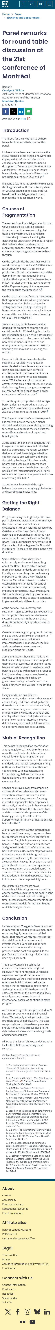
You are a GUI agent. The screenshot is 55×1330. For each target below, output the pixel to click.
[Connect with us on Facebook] (18, 1314)
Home (5, 14)
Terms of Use (10, 1255)
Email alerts (9, 1289)
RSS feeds (7, 1293)
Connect (9, 1234)
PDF (23, 119)
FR (40, 4)
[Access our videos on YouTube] (32, 1324)
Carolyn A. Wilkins (13, 90)
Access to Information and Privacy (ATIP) (25, 1264)
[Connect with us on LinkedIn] (47, 1314)
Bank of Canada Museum (16, 1229)
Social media (9, 1298)
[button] (5, 111)
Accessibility (9, 1200)
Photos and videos (13, 1204)
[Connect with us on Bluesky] (37, 1314)
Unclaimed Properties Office (18, 1238)
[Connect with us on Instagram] (28, 1314)
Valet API (7, 1302)
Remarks (21, 1058)
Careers (6, 1195)
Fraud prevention (12, 1213)
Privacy (6, 1259)
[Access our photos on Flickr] (23, 1324)
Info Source (8, 1268)
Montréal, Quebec (13, 101)
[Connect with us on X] (8, 1314)
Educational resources (15, 1208)
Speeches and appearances (23, 17)
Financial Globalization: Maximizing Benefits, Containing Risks (24, 1070)
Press (18, 14)
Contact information (14, 1285)
